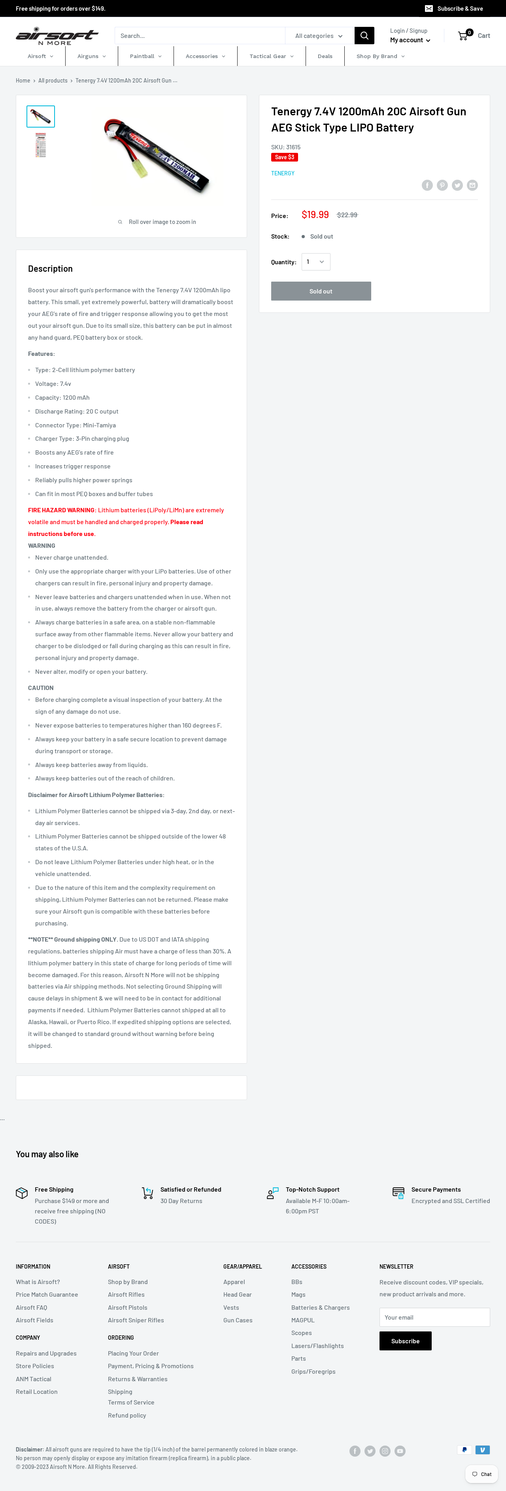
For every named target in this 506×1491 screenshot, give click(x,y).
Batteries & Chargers (320, 1307)
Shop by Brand (128, 1281)
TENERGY (283, 173)
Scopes (301, 1332)
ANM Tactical (33, 1378)
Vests (231, 1307)
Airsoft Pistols (127, 1307)
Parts (298, 1358)
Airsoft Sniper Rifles (136, 1320)
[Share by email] (472, 185)
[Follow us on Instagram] (385, 1450)
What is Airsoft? (38, 1281)
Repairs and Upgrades (46, 1353)
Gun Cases (238, 1320)
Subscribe (405, 1340)
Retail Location (37, 1391)
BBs (296, 1281)
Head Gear (237, 1294)
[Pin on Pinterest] (442, 185)
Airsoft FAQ (31, 1307)
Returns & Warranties (138, 1378)
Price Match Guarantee (47, 1294)
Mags (298, 1294)
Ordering (121, 1337)
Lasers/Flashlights (317, 1345)
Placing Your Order (133, 1353)
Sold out (321, 291)
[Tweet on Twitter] (457, 185)
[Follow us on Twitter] (370, 1450)
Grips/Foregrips (313, 1371)
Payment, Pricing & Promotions (151, 1365)
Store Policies (35, 1365)
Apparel (234, 1281)
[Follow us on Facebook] (355, 1450)
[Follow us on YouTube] (400, 1450)
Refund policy (127, 1415)
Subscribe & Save (460, 8)
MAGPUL (303, 1320)
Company (28, 1337)
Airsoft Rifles (126, 1294)
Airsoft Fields (34, 1320)
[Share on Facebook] (427, 185)
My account (407, 39)
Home (23, 80)
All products (53, 80)
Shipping (120, 1391)
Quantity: (284, 261)
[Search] (364, 35)
